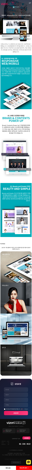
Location (21, 426)
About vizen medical (13, 426)
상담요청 (16, 413)
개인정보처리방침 (16, 462)
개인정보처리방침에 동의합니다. (15, 409)
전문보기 (26, 409)
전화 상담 (8, 468)
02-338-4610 (13, 450)
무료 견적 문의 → (23, 468)
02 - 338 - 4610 (24, 444)
